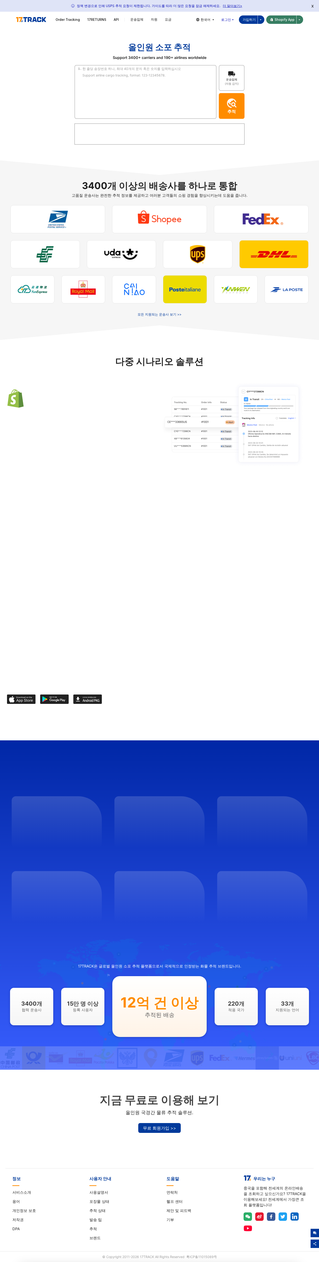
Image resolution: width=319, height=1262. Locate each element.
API (116, 20)
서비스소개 (21, 1192)
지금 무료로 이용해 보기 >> (190, 573)
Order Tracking (68, 20)
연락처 (172, 1192)
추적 (93, 1228)
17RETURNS (96, 20)
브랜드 (95, 1238)
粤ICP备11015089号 (201, 1257)
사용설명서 (98, 1192)
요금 (168, 19)
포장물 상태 (99, 1201)
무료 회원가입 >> (159, 1128)
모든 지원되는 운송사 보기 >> (159, 314)
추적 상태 (97, 1210)
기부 (170, 1219)
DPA (16, 1228)
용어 (16, 1201)
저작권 (18, 1219)
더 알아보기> (232, 6)
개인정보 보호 (24, 1210)
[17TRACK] (31, 19)
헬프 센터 (175, 1201)
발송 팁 (95, 1219)
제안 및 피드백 (179, 1210)
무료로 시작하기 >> (30, 454)
